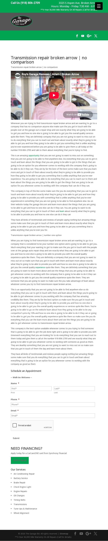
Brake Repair (19, 482)
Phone (15, 399)
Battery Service (21, 478)
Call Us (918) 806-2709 (25, 3)
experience (40, 267)
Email (15, 410)
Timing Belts (19, 500)
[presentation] (32, 425)
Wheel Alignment (21, 513)
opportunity (34, 155)
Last (56, 392)
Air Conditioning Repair (24, 473)
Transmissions (20, 504)
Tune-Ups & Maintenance (25, 508)
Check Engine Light (22, 487)
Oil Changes (19, 495)
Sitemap (64, 533)
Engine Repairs (20, 491)
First (13, 392)
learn (62, 211)
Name (15, 383)
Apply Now (19, 460)
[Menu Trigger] (99, 6)
